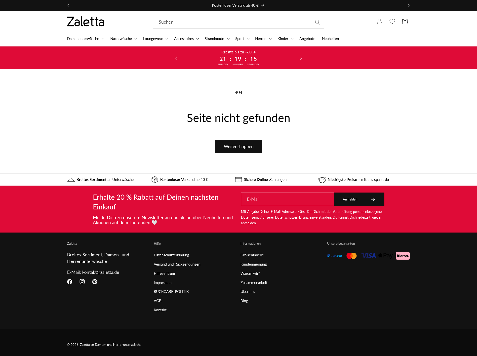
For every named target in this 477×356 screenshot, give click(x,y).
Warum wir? (250, 273)
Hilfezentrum (164, 273)
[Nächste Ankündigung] (408, 5)
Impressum (162, 282)
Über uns (247, 291)
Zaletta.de (87, 345)
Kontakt (160, 310)
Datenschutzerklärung (292, 217)
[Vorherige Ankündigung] (68, 5)
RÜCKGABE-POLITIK (171, 291)
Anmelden (350, 199)
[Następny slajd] (300, 57)
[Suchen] (317, 22)
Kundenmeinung (253, 264)
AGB (157, 300)
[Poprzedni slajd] (176, 57)
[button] (85, 38)
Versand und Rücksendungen (177, 264)
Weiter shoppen (238, 146)
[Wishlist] (392, 21)
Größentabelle (252, 255)
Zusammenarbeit (253, 282)
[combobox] (238, 22)
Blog (244, 300)
